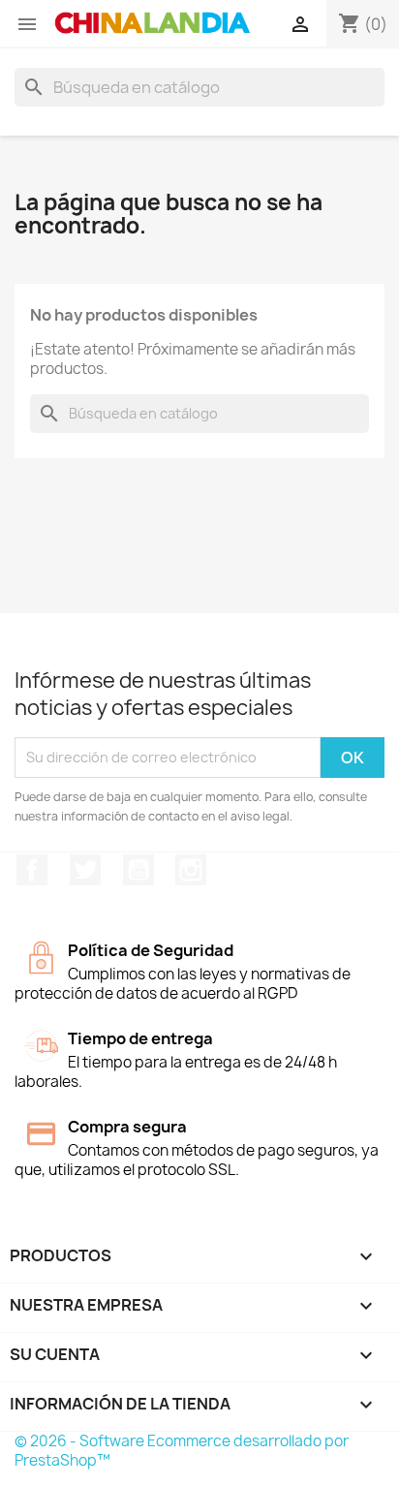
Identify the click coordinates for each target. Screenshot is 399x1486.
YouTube (138, 869)
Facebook (31, 869)
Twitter (85, 869)
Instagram (190, 869)
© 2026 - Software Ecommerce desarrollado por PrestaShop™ (182, 1451)
